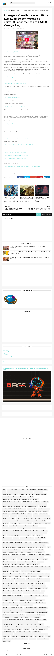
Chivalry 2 (23, 513)
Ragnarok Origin (7, 590)
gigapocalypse (21, 547)
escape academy (7, 537)
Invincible (20, 559)
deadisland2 (17, 520)
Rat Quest (28, 590)
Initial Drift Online (7, 559)
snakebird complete (39, 600)
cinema (35, 513)
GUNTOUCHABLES (39, 549)
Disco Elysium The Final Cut (39, 528)
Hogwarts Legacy (32, 554)
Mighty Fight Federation (33, 573)
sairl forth (44, 595)
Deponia (5, 525)
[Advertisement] (27, 275)
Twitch (5, 353)
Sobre (21, 602)
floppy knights (18, 542)
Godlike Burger (30, 547)
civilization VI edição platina (25, 516)
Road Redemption (17, 593)
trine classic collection (41, 629)
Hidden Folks (6, 554)
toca (17, 624)
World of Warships (23, 638)
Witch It (5, 638)
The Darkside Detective (41, 612)
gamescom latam (43, 542)
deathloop (5, 523)
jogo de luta (6, 564)
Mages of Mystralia (15, 571)
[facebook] (51, 654)
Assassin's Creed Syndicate (19, 496)
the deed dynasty (31, 614)
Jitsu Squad (40, 561)
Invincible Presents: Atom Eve (31, 559)
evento (22, 537)
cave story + (6, 513)
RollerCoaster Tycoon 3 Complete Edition (12, 595)
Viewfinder (44, 634)
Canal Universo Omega (44, 508)
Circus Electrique (43, 513)
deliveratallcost (46, 523)
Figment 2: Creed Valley (29, 540)
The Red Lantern (29, 619)
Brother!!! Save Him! (32, 506)
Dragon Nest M (30, 532)
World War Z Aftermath (43, 638)
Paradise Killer (6, 585)
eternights (16, 537)
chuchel (29, 513)
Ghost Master (15, 544)
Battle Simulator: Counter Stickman (11, 499)
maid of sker (25, 571)
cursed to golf (46, 518)
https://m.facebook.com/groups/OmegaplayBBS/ (17, 138)
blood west (36, 501)
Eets (4, 535)
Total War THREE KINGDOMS (25, 626)
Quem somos (23, 588)
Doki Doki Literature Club (16, 530)
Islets (14, 561)
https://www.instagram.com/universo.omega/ (16, 155)
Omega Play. (14, 583)
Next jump (39, 578)
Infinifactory (40, 557)
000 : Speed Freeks (12, 489)
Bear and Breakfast (26, 499)
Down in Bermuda (7, 532)
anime (15, 494)
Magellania (5, 571)
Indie (23, 557)
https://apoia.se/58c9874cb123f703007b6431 (16, 124)
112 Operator (33, 489)
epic (33, 535)
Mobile (47, 573)
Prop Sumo (15, 588)
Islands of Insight (7, 561)
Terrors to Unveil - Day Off (39, 609)
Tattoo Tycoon (27, 609)
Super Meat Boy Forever (9, 609)
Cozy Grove (11, 518)
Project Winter (6, 588)
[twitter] (49, 654)
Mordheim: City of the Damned (21, 576)
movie (40, 576)
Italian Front (20, 561)
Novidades (32, 581)
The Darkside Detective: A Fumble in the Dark (13, 614)
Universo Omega (7, 356)
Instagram (6, 350)
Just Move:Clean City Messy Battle (25, 566)
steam (12, 605)
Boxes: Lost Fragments (41, 504)
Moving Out (46, 576)
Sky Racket (22, 600)
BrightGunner (17, 506)
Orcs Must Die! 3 (29, 583)
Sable (31, 595)
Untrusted (37, 634)
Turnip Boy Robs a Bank (8, 631)
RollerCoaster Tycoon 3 (37, 593)
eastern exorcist (42, 532)
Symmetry (19, 609)
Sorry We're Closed (40, 602)
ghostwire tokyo (41, 544)
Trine (33, 629)
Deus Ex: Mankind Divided (9, 528)
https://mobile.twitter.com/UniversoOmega (15, 158)
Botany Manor (30, 504)
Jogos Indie (21, 564)
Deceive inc (13, 523)
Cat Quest (38, 511)
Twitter (5, 354)
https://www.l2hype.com (10, 77)
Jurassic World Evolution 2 (9, 566)
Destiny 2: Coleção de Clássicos (23, 525)
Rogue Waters (27, 593)
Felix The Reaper (18, 540)
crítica (18, 518)
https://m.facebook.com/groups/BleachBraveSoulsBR (18, 144)
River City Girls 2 (6, 593)
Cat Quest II (45, 511)
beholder (35, 499)
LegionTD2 (5, 569)
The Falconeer (40, 614)
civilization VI (13, 516)
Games (35, 542)
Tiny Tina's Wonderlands (8, 624)
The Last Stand (6, 617)
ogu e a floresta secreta (43, 581)
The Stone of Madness (8, 622)
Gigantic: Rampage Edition (9, 547)
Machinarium (47, 569)
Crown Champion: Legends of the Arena (31, 518)
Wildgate (47, 636)
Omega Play (6, 351)
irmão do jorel (43, 559)
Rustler (26, 595)
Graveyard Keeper (7, 549)
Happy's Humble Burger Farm (10, 552)
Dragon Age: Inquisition (19, 532)
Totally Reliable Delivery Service (41, 626)
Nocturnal (18, 581)
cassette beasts (22, 511)
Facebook (6, 349)
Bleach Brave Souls (27, 501)
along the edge (38, 492)
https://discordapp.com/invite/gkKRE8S (14, 106)
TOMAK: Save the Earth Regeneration (34, 624)
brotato (24, 506)
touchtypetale (6, 629)
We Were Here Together (26, 636)
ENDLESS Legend (26, 535)
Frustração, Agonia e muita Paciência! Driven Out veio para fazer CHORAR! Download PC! (42, 199)
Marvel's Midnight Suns (8, 573)
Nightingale (46, 578)
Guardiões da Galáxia (27, 549)
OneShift (22, 583)
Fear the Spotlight (7, 540)
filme (38, 540)
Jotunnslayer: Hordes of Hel (33, 564)
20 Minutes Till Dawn (42, 489)
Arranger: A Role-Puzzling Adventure (37, 494)
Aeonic (30, 492)
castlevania (31, 511)
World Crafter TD (13, 638)
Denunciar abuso (8, 361)
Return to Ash (36, 590)
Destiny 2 (12, 525)
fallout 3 (43, 537)
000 (4, 489)
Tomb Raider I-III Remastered (10, 626)
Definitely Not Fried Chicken (24, 523)
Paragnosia (23, 585)
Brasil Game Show (7, 506)
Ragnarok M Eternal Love (41, 588)
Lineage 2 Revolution (30, 569)
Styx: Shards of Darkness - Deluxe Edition (12, 607)
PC (21, 10)
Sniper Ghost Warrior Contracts (10, 602)
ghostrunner (23, 544)
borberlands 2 (14, 504)
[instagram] (44, 654)
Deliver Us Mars (37, 523)
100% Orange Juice (23, 489)
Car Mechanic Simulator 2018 (10, 511)
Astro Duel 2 (30, 496)
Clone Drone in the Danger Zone (41, 516)
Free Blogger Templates (18, 654)
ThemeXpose (9, 654)
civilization (5, 516)
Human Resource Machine (44, 554)
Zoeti (4, 641)
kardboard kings (39, 566)
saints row (37, 595)
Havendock (30, 552)
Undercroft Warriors (7, 634)
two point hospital (21, 631)
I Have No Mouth (16, 557)
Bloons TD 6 (6, 504)
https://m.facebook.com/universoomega (15, 152)
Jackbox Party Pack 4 (30, 561)
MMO (18, 10)
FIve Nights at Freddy (8, 542)
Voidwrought (6, 636)
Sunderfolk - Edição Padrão (31, 607)
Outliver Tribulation (40, 583)
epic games (39, 535)
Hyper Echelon (6, 557)
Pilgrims (33, 585)
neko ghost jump (16, 578)
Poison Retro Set (41, 585)
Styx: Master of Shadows (26, 605)
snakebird (29, 600)
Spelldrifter (6, 605)
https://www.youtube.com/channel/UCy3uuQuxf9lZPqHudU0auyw (22, 166)
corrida (5, 518)
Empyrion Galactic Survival (14, 535)
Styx (17, 605)
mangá (38, 571)
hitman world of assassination (18, 554)
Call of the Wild (7, 508)
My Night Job (6, 578)
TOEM (22, 624)
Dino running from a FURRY (24, 528)
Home (5, 10)
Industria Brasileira (31, 557)
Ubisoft (29, 631)
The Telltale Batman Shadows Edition (24, 622)
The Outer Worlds (36, 617)
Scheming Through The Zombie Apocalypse (21, 597)
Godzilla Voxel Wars (40, 547)
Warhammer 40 (15, 636)
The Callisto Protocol (29, 612)
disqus (43, 214)
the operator (15, 617)
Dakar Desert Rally (7, 520)
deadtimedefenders (27, 520)
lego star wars (14, 569)
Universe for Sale (19, 634)
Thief (36, 622)
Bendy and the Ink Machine (9, 501)
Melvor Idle (18, 573)
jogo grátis (14, 564)
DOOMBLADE (43, 530)
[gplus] (46, 654)
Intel (14, 559)
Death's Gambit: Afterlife (39, 520)
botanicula (22, 504)
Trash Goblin (26, 629)
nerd (23, 578)
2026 (9, 492)
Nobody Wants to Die (8, 581)
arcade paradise (23, 494)
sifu (34, 597)
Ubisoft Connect (36, 631)
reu (43, 590)
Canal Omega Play (12, 10)
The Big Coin (19, 612)
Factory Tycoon (29, 537)
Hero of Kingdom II (39, 552)
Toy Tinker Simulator (17, 629)
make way (32, 571)
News (33, 578)
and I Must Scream (7, 494)
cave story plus (15, 513)
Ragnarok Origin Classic (18, 590)
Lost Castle (39, 569)
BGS (19, 501)
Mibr (24, 573)
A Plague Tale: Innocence (21, 492)
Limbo (21, 569)
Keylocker (47, 566)
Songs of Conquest (29, 602)
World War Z (32, 638)
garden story (6, 544)
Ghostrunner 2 (31, 544)
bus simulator (43, 506)
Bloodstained (44, 501)
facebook (48, 214)
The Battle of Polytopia (8, 612)
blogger (38, 214)
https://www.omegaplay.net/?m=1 (13, 97)
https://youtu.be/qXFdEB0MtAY (12, 52)
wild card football (39, 636)
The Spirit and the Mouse (40, 619)
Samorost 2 (6, 597)
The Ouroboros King (25, 617)
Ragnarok (31, 588)
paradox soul (15, 585)
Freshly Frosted (28, 542)
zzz (9, 641)
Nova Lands (25, 581)
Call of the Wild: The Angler (19, 508)
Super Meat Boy (43, 607)
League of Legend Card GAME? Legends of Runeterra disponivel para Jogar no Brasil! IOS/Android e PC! (11, 200)
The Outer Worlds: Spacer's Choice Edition (13, 619)
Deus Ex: (35, 525)
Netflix (28, 578)
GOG (49, 547)
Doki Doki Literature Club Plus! (31, 530)
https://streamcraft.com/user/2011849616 (15, 83)
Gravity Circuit (17, 549)
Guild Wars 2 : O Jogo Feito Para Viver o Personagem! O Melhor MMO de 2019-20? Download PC (26, 199)
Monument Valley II (7, 576)
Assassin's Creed (7, 496)
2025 (4, 492)
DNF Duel (5, 530)
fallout (37, 537)
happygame (22, 552)
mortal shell (33, 576)
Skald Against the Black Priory (10, 600)
